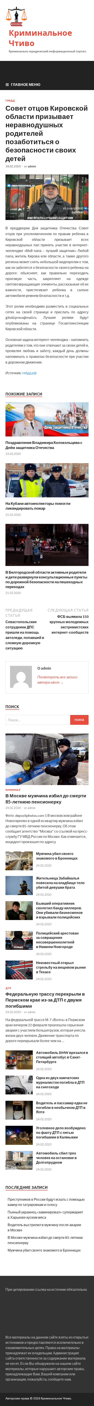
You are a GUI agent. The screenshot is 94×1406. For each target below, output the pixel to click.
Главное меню (25, 84)
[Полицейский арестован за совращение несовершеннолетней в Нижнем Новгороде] (19, 948)
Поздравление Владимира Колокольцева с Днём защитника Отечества (43, 445)
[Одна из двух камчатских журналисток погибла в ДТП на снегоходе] (19, 1093)
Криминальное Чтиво (40, 37)
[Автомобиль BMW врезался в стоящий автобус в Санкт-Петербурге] (19, 1068)
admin (32, 166)
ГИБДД (10, 100)
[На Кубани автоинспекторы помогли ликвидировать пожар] (47, 498)
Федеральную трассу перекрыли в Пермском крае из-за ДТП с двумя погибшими (45, 1000)
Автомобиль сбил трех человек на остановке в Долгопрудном (56, 1157)
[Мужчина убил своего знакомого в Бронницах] (19, 869)
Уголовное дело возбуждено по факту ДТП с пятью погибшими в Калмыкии (61, 1132)
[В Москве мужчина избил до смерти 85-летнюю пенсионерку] (47, 786)
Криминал (12, 790)
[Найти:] (47, 720)
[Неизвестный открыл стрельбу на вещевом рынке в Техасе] (19, 978)
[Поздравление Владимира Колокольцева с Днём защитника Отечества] (47, 437)
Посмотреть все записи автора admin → (57, 679)
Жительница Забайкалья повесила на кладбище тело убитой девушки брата (60, 882)
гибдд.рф (29, 373)
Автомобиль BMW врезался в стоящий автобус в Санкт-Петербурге (62, 1057)
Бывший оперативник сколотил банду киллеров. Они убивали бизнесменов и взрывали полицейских (59, 910)
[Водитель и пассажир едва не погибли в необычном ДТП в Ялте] (19, 1118)
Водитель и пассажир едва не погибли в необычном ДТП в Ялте (61, 1107)
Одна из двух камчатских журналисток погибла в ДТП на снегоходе (60, 1082)
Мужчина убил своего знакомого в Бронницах (57, 855)
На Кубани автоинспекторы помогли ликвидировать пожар (37, 506)
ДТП (8, 988)
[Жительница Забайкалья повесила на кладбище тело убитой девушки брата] (19, 894)
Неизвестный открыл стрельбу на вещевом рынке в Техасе (61, 967)
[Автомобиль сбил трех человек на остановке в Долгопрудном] (19, 1168)
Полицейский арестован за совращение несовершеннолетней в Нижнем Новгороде (57, 940)
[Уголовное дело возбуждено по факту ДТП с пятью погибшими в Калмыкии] (19, 1143)
